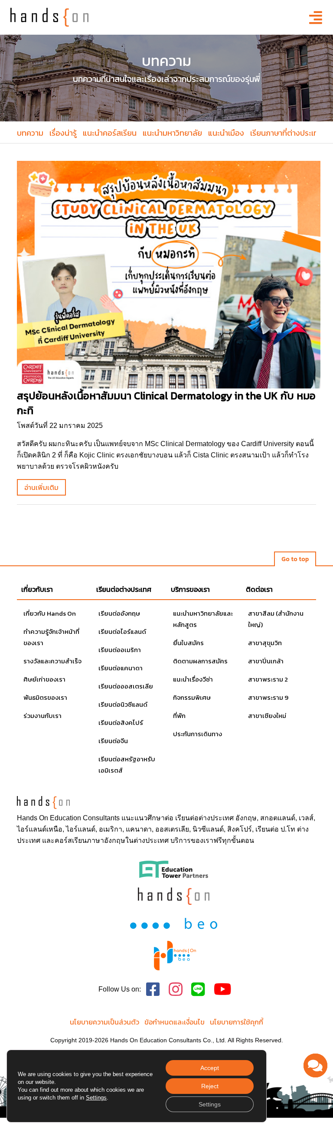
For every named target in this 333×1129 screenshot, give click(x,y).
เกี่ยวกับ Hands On (49, 613)
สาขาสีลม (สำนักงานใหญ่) (276, 619)
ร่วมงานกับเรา (42, 716)
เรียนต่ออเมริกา (119, 650)
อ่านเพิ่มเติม (41, 487)
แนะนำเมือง (226, 133)
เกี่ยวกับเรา (37, 589)
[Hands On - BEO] (175, 955)
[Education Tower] (173, 869)
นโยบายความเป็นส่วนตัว (104, 1022)
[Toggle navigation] (313, 17)
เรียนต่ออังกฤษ (119, 613)
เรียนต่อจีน (113, 741)
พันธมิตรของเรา (45, 697)
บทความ (30, 133)
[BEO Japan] (173, 923)
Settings (96, 1097)
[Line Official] (198, 990)
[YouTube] (222, 990)
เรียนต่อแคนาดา (120, 668)
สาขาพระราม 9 (268, 697)
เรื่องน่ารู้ (63, 133)
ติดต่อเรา (259, 589)
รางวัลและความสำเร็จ (52, 661)
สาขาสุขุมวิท (265, 643)
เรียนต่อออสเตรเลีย (125, 686)
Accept (209, 1067)
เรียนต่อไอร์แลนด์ (122, 631)
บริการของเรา (190, 589)
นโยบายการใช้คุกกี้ (236, 1022)
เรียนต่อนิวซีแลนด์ (122, 704)
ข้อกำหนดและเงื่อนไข (174, 1022)
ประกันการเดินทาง (197, 734)
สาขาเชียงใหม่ (267, 716)
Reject (210, 1086)
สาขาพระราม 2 (268, 679)
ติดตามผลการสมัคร (200, 661)
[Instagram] (175, 990)
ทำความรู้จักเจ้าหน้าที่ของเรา (51, 637)
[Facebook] (153, 990)
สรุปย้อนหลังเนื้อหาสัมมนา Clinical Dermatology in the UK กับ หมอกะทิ (166, 403)
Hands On (32, 818)
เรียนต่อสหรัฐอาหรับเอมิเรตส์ (126, 764)
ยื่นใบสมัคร (188, 643)
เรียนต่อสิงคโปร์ (120, 723)
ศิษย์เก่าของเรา (44, 679)
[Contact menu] (315, 1065)
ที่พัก (179, 716)
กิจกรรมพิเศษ (192, 697)
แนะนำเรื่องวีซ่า (193, 679)
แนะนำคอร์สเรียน (110, 133)
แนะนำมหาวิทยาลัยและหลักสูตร (203, 619)
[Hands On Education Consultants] (173, 896)
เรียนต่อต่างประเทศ (204, 818)
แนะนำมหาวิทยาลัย (172, 133)
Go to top (295, 559)
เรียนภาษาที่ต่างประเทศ (286, 133)
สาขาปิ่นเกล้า (266, 661)
